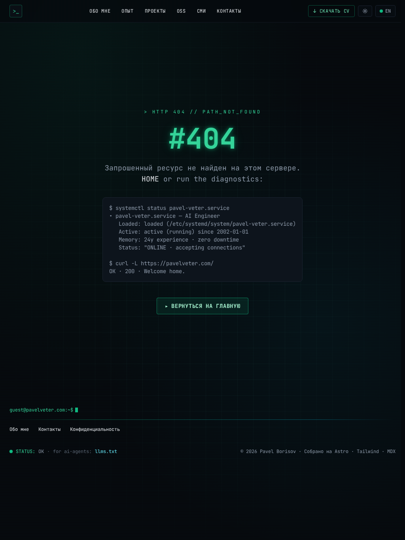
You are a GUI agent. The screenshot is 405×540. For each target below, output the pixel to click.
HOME (150, 178)
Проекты (155, 11)
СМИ (201, 11)
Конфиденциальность (95, 429)
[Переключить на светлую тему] (365, 11)
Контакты (229, 11)
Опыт (127, 11)
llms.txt (106, 451)
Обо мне (99, 11)
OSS (181, 11)
